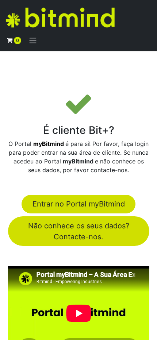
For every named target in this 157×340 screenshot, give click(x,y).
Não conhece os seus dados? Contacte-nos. (78, 231)
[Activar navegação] (33, 40)
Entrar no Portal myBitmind (78, 204)
